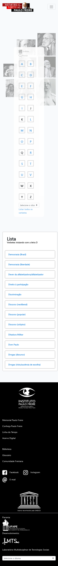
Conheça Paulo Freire (12, 426)
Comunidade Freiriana (12, 461)
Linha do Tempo (9, 432)
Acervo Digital (8, 438)
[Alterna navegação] (51, 7)
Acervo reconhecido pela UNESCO (29, 510)
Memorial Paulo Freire (12, 420)
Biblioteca (6, 448)
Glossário (6, 455)
